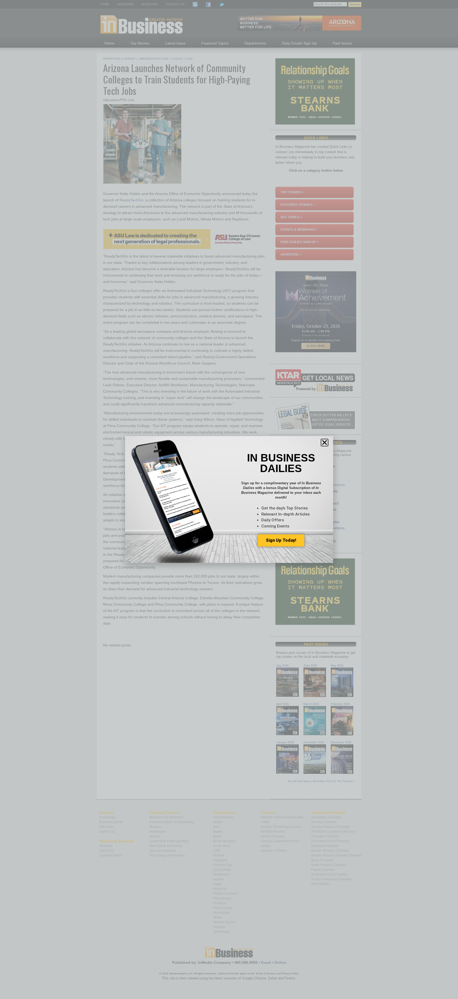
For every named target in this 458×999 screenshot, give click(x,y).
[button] (324, 442)
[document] (229, 499)
